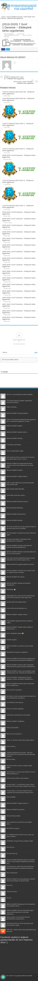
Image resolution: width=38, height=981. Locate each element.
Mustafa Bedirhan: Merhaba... (15, 508)
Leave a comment (27, 35)
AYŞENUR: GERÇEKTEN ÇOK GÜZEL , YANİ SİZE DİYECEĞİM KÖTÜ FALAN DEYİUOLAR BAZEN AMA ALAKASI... (20, 754)
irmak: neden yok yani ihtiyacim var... (16, 608)
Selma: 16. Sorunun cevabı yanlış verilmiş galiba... (20, 740)
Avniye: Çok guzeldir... (12, 727)
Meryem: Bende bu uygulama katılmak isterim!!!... (20, 564)
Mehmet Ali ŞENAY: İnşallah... (14, 426)
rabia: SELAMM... (11, 797)
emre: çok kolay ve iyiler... (13, 816)
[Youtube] (19, 978)
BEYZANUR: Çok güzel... (13, 828)
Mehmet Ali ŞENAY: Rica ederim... (15, 577)
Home (3, 17)
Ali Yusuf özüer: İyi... (12, 853)
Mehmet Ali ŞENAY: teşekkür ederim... (17, 432)
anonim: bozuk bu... (12, 891)
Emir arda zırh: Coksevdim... (14, 690)
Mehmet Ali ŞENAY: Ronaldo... (14, 470)
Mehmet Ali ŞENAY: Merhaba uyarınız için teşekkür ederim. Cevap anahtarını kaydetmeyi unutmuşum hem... (20, 861)
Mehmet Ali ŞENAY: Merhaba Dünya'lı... (17, 501)
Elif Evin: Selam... (11, 759)
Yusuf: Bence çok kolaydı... (14, 444)
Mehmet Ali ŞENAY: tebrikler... (14, 438)
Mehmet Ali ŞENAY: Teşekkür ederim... (17, 476)
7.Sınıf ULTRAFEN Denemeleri (14, 17)
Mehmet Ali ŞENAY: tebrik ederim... (16, 514)
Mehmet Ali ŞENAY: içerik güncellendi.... (17, 413)
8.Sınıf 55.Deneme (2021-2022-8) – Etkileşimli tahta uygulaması (14, 77)
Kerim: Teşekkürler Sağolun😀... (15, 633)
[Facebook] (16, 978)
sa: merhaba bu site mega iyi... (15, 702)
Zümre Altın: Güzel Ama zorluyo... (16, 495)
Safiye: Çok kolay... (11, 407)
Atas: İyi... (9, 898)
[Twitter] (17, 978)
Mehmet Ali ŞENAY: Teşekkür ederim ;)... (17, 803)
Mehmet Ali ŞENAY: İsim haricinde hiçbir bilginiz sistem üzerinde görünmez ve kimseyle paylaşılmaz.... (20, 912)
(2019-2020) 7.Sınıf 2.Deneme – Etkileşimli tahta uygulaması (24, 82)
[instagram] (21, 978)
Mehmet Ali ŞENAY (8, 34)
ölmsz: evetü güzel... (12, 872)
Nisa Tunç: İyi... (10, 847)
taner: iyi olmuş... (11, 746)
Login (35, 352)
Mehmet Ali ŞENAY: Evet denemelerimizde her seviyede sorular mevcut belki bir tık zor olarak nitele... (19, 465)
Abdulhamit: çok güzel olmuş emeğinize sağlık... (20, 841)
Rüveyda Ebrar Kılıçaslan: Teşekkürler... (17, 652)
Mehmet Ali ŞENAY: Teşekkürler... (15, 721)
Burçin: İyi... (9, 885)
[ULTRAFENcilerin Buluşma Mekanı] (19, 6)
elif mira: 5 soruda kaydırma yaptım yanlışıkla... (19, 394)
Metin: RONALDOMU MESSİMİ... (15, 489)
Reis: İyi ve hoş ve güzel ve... (14, 734)
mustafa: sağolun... (11, 639)
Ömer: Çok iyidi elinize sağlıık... (15, 451)
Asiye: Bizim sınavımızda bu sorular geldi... (18, 715)
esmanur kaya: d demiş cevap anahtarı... (17, 778)
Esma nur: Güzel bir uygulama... (15, 708)
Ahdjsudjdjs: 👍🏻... (11, 589)
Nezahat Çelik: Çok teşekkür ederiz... (16, 602)
